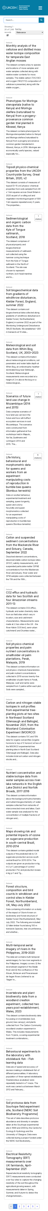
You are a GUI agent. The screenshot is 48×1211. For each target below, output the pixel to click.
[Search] (41, 20)
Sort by (18, 29)
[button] (8, 35)
